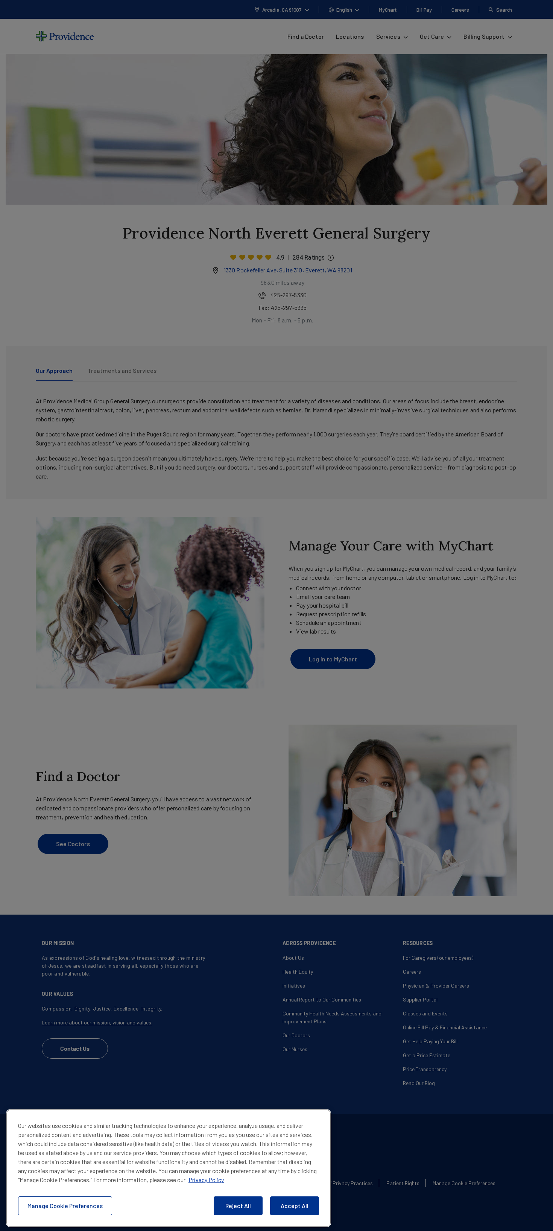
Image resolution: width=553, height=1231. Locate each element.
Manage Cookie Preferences (65, 1205)
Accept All (294, 1205)
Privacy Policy (206, 1179)
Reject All (238, 1205)
